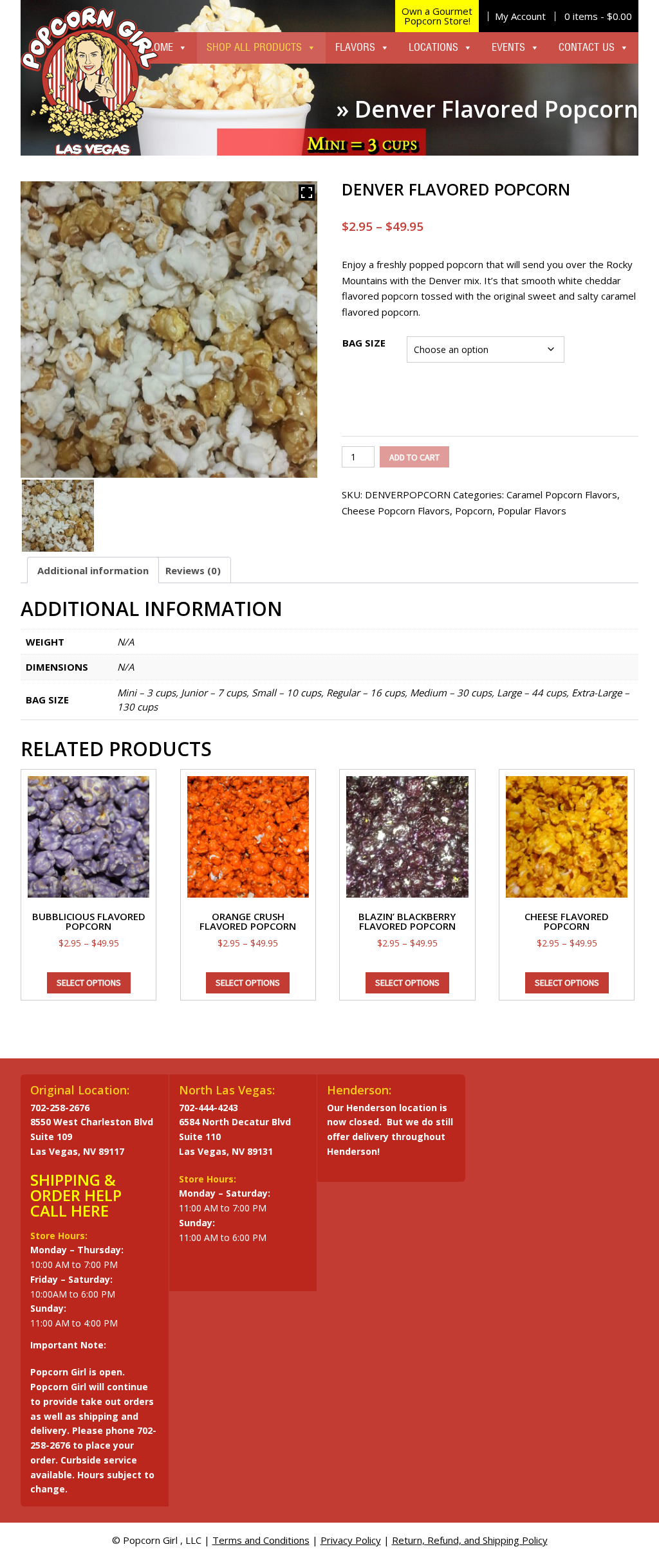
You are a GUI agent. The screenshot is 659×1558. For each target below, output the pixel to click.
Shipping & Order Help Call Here (76, 1195)
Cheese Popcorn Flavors (396, 510)
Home (160, 47)
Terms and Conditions (261, 1540)
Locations (433, 47)
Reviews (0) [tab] (193, 570)
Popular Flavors (531, 510)
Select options (89, 982)
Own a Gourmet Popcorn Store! (437, 16)
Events (508, 47)
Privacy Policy (350, 1540)
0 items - (598, 16)
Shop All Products (254, 47)
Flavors (355, 47)
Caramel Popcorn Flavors (561, 494)
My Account (520, 16)
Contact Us (587, 47)
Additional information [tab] (93, 570)
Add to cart (414, 457)
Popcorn (473, 510)
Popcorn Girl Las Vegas (90, 81)
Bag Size (363, 342)
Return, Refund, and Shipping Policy (470, 1540)
